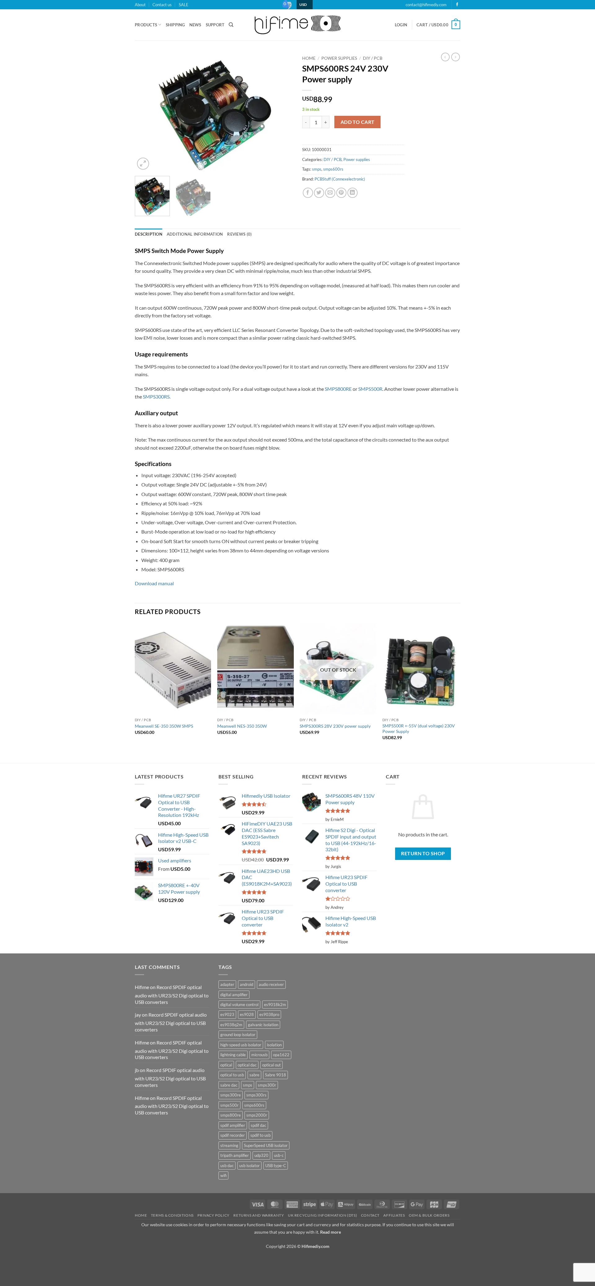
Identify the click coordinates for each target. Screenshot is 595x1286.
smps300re (230, 1094)
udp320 (261, 1155)
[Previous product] (455, 57)
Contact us (162, 4)
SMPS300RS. (156, 396)
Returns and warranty (258, 1215)
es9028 (247, 1014)
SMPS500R (370, 389)
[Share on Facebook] (308, 193)
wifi (223, 1175)
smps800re (230, 1115)
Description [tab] (148, 234)
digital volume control (239, 1004)
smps (316, 169)
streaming (229, 1145)
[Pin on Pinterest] (341, 193)
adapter (227, 984)
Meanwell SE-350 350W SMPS (164, 726)
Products (146, 24)
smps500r (229, 1105)
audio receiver (271, 984)
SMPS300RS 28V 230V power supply (335, 726)
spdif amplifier (232, 1125)
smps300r (267, 1085)
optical (226, 1064)
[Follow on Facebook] (457, 4)
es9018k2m (275, 1004)
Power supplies (339, 58)
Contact (370, 1215)
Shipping (175, 24)
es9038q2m (231, 1024)
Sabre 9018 (275, 1074)
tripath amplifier (234, 1155)
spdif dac (258, 1125)
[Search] (231, 25)
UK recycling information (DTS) (322, 1215)
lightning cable (233, 1054)
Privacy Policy (213, 1215)
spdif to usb (260, 1135)
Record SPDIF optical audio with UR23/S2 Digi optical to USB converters (172, 994)
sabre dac (228, 1085)
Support (215, 24)
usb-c (279, 1155)
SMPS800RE (338, 389)
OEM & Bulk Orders (429, 1215)
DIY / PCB (372, 58)
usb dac (227, 1165)
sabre (254, 1074)
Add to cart (358, 122)
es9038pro (269, 1014)
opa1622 (281, 1054)
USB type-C (275, 1165)
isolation (274, 1044)
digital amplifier (234, 994)
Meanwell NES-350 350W (242, 726)
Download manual (154, 583)
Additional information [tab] (195, 234)
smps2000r (256, 1115)
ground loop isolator (237, 1034)
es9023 (227, 1014)
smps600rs (333, 169)
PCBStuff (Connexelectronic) (340, 179)
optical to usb (232, 1074)
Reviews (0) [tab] (239, 234)
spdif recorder (232, 1135)
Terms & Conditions (172, 1215)
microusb (259, 1054)
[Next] (282, 112)
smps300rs (256, 1094)
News (195, 24)
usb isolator (249, 1165)
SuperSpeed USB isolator (266, 1145)
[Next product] (445, 57)
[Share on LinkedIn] (352, 193)
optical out (271, 1064)
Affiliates (394, 1215)
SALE (183, 4)
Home (308, 58)
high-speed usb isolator (240, 1044)
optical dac (247, 1064)
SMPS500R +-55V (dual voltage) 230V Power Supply (418, 728)
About (140, 4)
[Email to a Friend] (330, 193)
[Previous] (145, 112)
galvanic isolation (263, 1024)
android (246, 984)
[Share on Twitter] (319, 193)
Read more (330, 1232)
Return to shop (423, 853)
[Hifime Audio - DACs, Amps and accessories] (297, 25)
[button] (401, 24)
